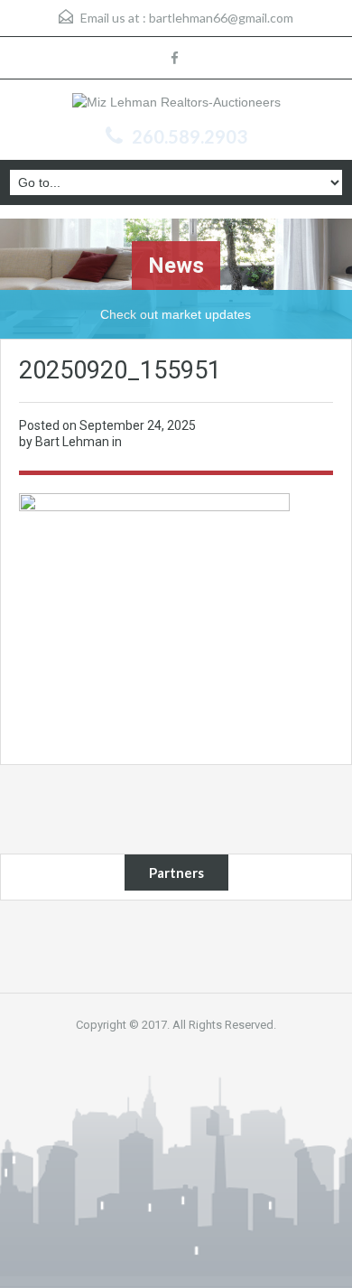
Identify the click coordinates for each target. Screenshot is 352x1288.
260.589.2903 (189, 136)
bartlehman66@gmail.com (221, 17)
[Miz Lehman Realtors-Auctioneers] (176, 104)
